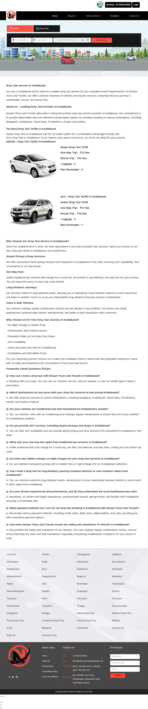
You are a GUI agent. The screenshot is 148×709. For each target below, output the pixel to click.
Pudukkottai (118, 584)
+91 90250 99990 (122, 5)
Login (135, 5)
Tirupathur (47, 606)
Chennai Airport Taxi (86, 621)
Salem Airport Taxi (85, 613)
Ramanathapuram (15, 591)
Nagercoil (81, 576)
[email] (13, 40)
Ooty (44, 584)
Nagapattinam (49, 576)
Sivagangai (82, 591)
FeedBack (114, 16)
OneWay (16, 29)
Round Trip (44, 29)
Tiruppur (81, 606)
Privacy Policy (47, 666)
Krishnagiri (117, 569)
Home (55, 16)
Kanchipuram (118, 562)
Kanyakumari (13, 569)
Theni (44, 599)
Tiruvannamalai (119, 606)
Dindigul (46, 613)
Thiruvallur (82, 599)
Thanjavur (11, 599)
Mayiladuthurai (14, 576)
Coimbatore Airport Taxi (53, 621)
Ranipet (46, 591)
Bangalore (47, 628)
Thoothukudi (13, 606)
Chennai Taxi (118, 628)
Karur (44, 569)
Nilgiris (10, 584)
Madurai (116, 621)
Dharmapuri (12, 562)
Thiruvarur (117, 599)
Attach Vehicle (93, 16)
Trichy (9, 628)
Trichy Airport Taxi (15, 621)
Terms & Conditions (50, 677)
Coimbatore (82, 628)
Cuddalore (117, 554)
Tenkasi (115, 591)
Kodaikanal (82, 569)
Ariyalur (45, 554)
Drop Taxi (11, 635)
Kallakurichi (82, 562)
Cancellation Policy (49, 671)
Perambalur (82, 584)
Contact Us (134, 16)
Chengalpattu (83, 554)
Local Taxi (11, 554)
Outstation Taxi (49, 635)
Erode (44, 562)
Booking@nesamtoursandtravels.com (88, 661)
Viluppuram (12, 613)
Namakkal (117, 576)
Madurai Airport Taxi (121, 613)
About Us (71, 16)
